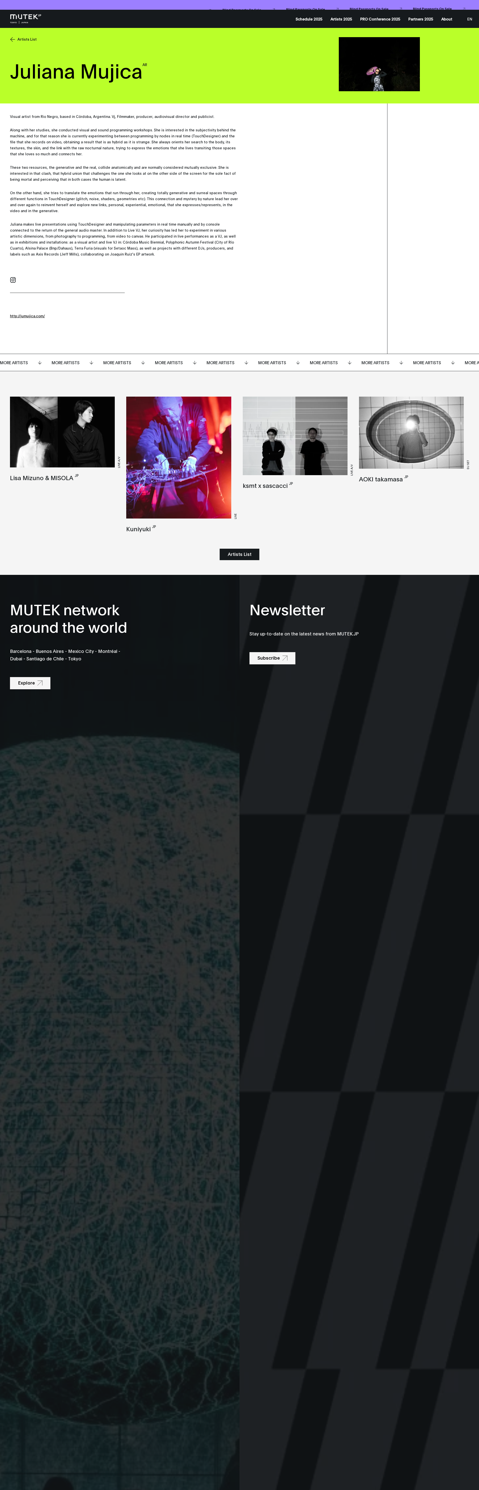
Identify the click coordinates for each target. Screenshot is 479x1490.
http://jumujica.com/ (27, 315)
